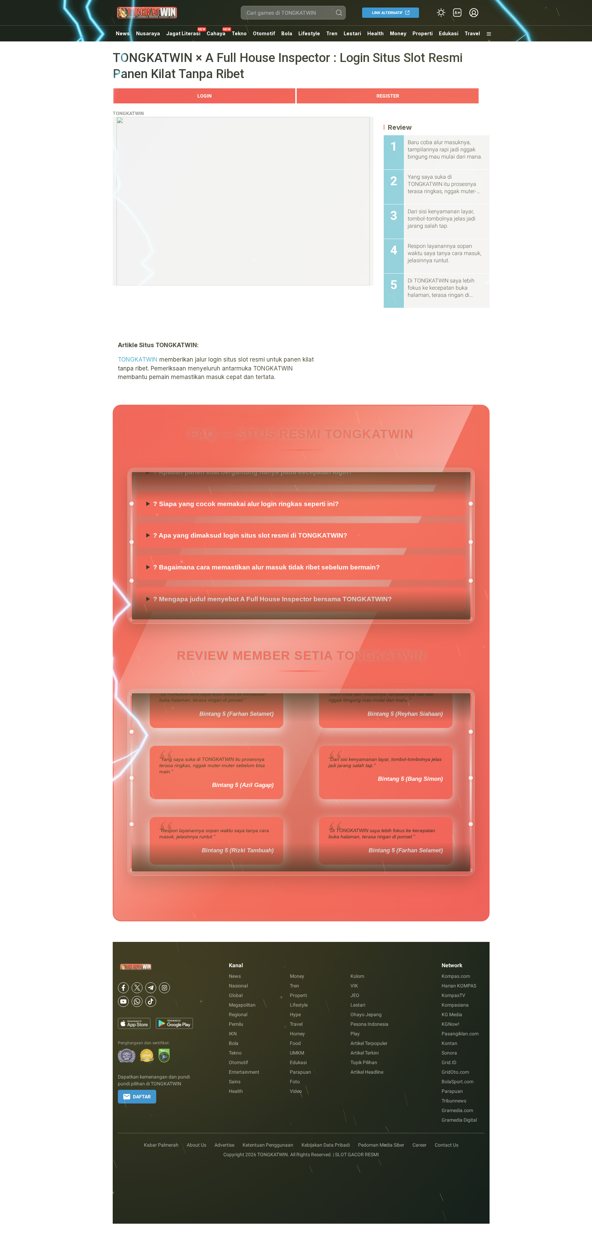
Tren (331, 33)
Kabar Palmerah (161, 1145)
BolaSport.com (457, 1081)
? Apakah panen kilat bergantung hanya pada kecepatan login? (253, 492)
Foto (295, 1081)
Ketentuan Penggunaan (268, 1145)
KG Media (452, 1014)
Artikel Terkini (364, 1053)
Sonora (449, 1053)
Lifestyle (309, 33)
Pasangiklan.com (460, 1033)
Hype (295, 1014)
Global (236, 995)
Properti (422, 33)
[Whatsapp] (137, 1001)
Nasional (238, 985)
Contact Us (446, 1145)
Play (355, 1033)
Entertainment (244, 1072)
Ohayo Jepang (366, 1014)
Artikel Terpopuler (368, 1043)
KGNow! (450, 1024)
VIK (354, 985)
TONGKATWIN (128, 113)
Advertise (224, 1145)
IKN (233, 1033)
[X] (137, 987)
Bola (286, 33)
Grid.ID (449, 1062)
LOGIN (204, 96)
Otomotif (264, 33)
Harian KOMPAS (459, 985)
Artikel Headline (366, 1072)
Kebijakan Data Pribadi (325, 1145)
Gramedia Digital (459, 1120)
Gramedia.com (457, 1110)
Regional (238, 1014)
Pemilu (236, 1024)
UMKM (297, 1053)
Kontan (449, 1043)
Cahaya (216, 33)
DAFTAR (142, 1096)
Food (295, 1043)
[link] (457, 12)
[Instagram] (164, 987)
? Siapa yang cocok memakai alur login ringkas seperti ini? (246, 524)
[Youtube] (123, 1001)
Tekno (239, 33)
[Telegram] (150, 987)
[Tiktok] (150, 1001)
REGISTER (388, 96)
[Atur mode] (440, 12)
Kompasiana (455, 1005)
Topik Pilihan (363, 1062)
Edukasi (448, 33)
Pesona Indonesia (369, 1024)
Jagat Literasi (183, 33)
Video (296, 1091)
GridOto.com (455, 1072)
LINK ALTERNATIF (387, 13)
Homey (297, 1033)
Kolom (357, 976)
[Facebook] (123, 987)
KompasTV (453, 995)
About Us (196, 1145)
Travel (472, 33)
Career (419, 1145)
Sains (235, 1081)
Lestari (352, 35)
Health (375, 33)
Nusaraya (148, 33)
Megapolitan (242, 1005)
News (123, 33)
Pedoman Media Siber (381, 1145)
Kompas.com (456, 976)
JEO (354, 995)
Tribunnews (454, 1100)
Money (398, 33)
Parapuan (300, 1072)
